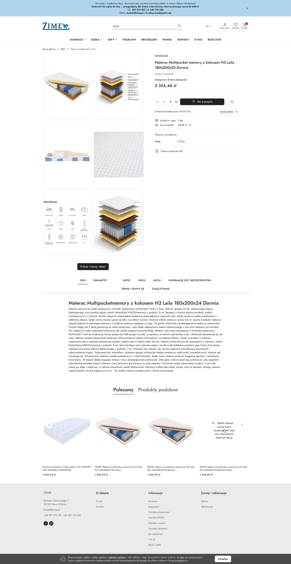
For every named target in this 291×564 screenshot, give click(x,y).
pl (207, 26)
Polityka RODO (156, 517)
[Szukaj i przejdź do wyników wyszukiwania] (179, 26)
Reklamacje (207, 506)
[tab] (115, 279)
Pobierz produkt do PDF (172, 151)
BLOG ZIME (155, 545)
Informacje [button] (156, 493)
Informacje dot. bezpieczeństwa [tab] (190, 280)
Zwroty (204, 501)
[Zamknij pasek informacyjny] (247, 8)
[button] (67, 87)
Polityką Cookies (117, 557)
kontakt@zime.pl (52, 509)
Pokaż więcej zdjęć (93, 266)
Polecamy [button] (123, 389)
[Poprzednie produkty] (49, 425)
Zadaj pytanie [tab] (160, 289)
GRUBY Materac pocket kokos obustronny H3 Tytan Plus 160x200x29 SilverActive (171, 468)
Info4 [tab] (157, 280)
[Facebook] (46, 523)
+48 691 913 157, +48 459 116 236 (62, 515)
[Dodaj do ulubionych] (232, 101)
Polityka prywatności (159, 512)
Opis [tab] (82, 280)
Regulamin (154, 506)
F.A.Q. (152, 539)
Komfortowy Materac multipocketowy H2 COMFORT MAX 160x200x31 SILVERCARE (66, 468)
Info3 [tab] (142, 280)
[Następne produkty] (242, 425)
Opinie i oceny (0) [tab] (133, 289)
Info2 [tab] (126, 280)
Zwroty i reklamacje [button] (214, 493)
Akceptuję (223, 558)
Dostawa (153, 501)
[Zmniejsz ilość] (157, 102)
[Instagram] (51, 523)
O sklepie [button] (102, 493)
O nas (99, 501)
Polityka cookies (157, 523)
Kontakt (100, 506)
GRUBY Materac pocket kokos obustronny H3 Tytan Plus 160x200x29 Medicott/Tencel (223, 468)
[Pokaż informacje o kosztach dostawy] (190, 125)
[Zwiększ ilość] (170, 102)
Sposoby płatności (158, 528)
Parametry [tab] (100, 280)
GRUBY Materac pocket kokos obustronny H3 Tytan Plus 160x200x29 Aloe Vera (118, 468)
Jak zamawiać (155, 534)
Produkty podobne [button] (158, 389)
